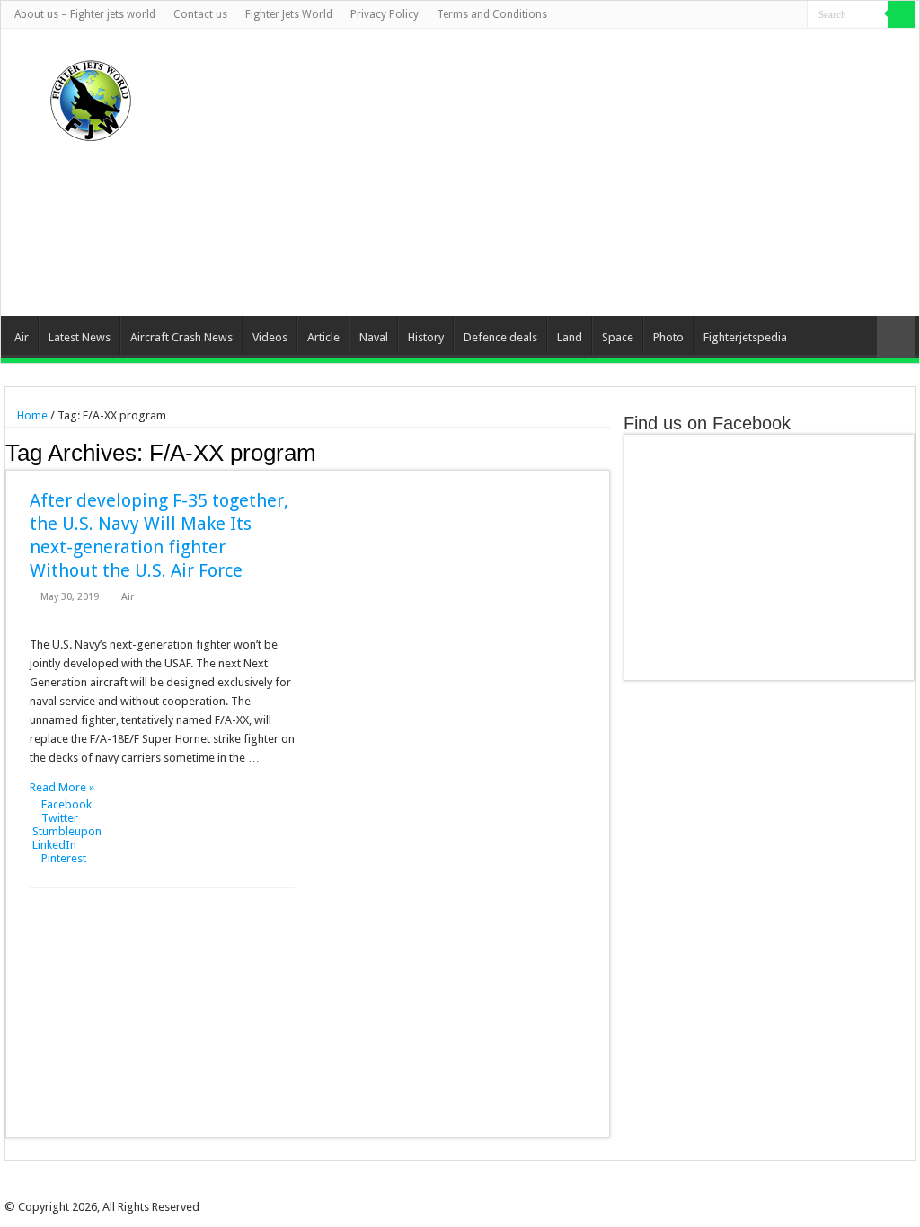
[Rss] (708, 15)
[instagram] (794, 15)
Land (569, 337)
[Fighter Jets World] (91, 97)
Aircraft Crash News (181, 337)
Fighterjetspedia (745, 337)
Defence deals (500, 337)
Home (31, 415)
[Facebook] (725, 15)
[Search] (901, 14)
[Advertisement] (574, 172)
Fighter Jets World (288, 14)
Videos (270, 337)
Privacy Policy (384, 14)
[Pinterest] (759, 15)
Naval (373, 337)
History (426, 337)
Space (617, 337)
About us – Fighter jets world (84, 14)
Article (323, 337)
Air (21, 337)
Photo (668, 337)
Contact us (200, 14)
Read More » (62, 787)
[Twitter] (742, 15)
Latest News (80, 337)
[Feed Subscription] (605, 452)
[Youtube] (776, 15)
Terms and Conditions (492, 14)
